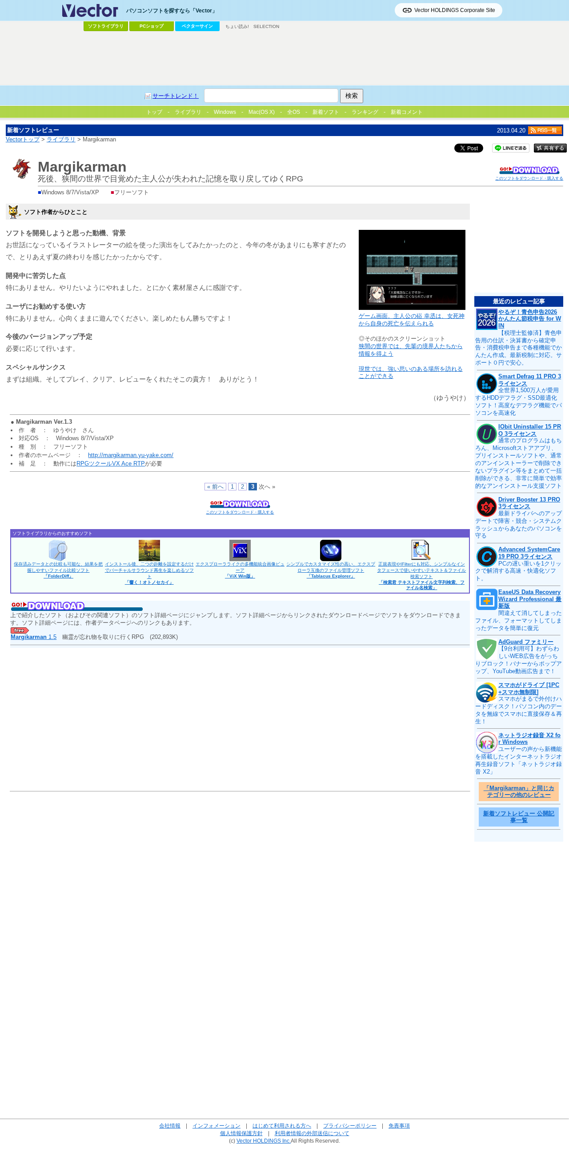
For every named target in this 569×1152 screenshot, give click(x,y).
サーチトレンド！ (175, 95)
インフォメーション (216, 1125)
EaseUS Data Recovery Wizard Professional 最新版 (529, 599)
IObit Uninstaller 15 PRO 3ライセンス (529, 430)
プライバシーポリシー (350, 1125)
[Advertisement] (284, 58)
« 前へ (215, 486)
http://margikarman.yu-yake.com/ (130, 455)
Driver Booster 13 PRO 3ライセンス (529, 503)
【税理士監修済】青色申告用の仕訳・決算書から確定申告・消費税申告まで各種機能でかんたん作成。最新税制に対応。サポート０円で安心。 (518, 347)
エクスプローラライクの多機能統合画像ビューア (240, 570)
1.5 (33, 637)
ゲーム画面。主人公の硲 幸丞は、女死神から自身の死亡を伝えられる (412, 320)
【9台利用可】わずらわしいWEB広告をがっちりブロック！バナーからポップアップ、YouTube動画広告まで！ (518, 659)
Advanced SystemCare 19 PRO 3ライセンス (529, 553)
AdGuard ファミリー (525, 641)
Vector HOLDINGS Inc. (263, 1141)
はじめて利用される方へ (281, 1125)
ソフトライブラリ (106, 26)
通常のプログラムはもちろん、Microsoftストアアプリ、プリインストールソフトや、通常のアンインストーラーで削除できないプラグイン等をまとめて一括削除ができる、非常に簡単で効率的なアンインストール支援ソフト (518, 463)
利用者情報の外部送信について (312, 1133)
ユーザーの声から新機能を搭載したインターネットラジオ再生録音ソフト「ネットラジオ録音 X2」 (518, 760)
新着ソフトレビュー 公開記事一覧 (518, 817)
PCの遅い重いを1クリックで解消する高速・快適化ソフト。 (518, 571)
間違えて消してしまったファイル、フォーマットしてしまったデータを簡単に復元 (518, 620)
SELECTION (266, 26)
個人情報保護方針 (241, 1133)
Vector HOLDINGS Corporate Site (454, 10)
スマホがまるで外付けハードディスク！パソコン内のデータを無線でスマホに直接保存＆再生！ (518, 710)
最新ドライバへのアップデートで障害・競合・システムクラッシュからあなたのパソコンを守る (518, 524)
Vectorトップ (23, 139)
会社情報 (169, 1125)
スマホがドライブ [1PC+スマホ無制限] (528, 688)
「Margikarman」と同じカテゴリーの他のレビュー (519, 792)
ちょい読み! (237, 26)
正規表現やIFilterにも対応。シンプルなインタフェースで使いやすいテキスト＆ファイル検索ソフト (421, 576)
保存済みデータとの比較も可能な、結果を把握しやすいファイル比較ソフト (58, 570)
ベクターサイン (197, 26)
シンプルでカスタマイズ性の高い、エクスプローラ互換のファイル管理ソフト (330, 570)
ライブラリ (61, 139)
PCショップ (152, 26)
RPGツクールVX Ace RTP (110, 463)
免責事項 (399, 1125)
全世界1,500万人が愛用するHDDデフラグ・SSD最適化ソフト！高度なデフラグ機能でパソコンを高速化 (518, 401)
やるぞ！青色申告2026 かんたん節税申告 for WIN (529, 319)
